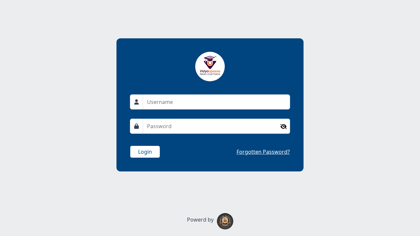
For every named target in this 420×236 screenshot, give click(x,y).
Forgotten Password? (263, 151)
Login (145, 151)
